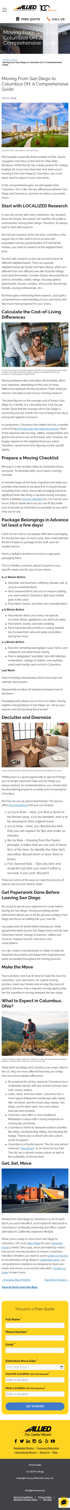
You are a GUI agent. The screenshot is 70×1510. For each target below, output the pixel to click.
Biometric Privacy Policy (26, 1499)
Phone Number (17, 1332)
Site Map (47, 1499)
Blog (55, 1452)
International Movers (26, 1452)
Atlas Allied (33, 1243)
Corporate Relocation (48, 1448)
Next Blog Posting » (56, 1279)
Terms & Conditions (23, 1497)
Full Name (14, 1319)
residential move (50, 1259)
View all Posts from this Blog (19, 1287)
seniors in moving (57, 1255)
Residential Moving (24, 1448)
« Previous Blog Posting (16, 1279)
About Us (45, 1452)
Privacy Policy (45, 1497)
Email (10, 1344)
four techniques (18, 805)
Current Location (28, 1374)
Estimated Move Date (22, 1361)
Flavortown (27, 1148)
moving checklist (32, 499)
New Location (26, 1388)
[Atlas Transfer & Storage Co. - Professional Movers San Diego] (35, 1431)
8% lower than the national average (38, 428)
